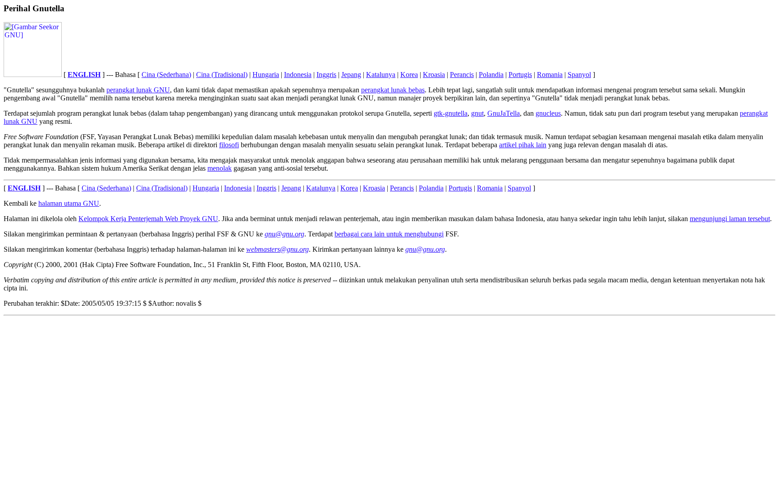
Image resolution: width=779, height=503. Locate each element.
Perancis (462, 74)
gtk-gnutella (450, 113)
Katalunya (380, 74)
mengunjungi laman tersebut (730, 218)
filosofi (229, 145)
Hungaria (265, 74)
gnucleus (548, 113)
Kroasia (434, 74)
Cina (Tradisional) (221, 74)
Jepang (351, 74)
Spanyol (579, 74)
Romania (550, 74)
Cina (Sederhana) (166, 74)
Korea (409, 74)
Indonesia (298, 74)
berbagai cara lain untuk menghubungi (389, 234)
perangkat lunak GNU (138, 90)
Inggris (326, 74)
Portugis (520, 74)
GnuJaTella (503, 113)
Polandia (491, 74)
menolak (219, 168)
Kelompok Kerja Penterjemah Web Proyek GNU (148, 218)
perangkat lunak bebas (393, 90)
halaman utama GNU (68, 203)
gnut (477, 113)
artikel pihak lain (522, 145)
